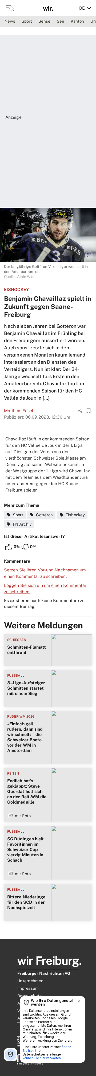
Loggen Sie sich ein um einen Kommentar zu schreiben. (45, 588)
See (60, 21)
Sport (27, 21)
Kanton (77, 21)
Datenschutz (29, 995)
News (10, 21)
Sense (44, 21)
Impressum (28, 988)
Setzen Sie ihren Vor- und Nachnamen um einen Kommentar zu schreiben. (45, 573)
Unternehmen (30, 981)
